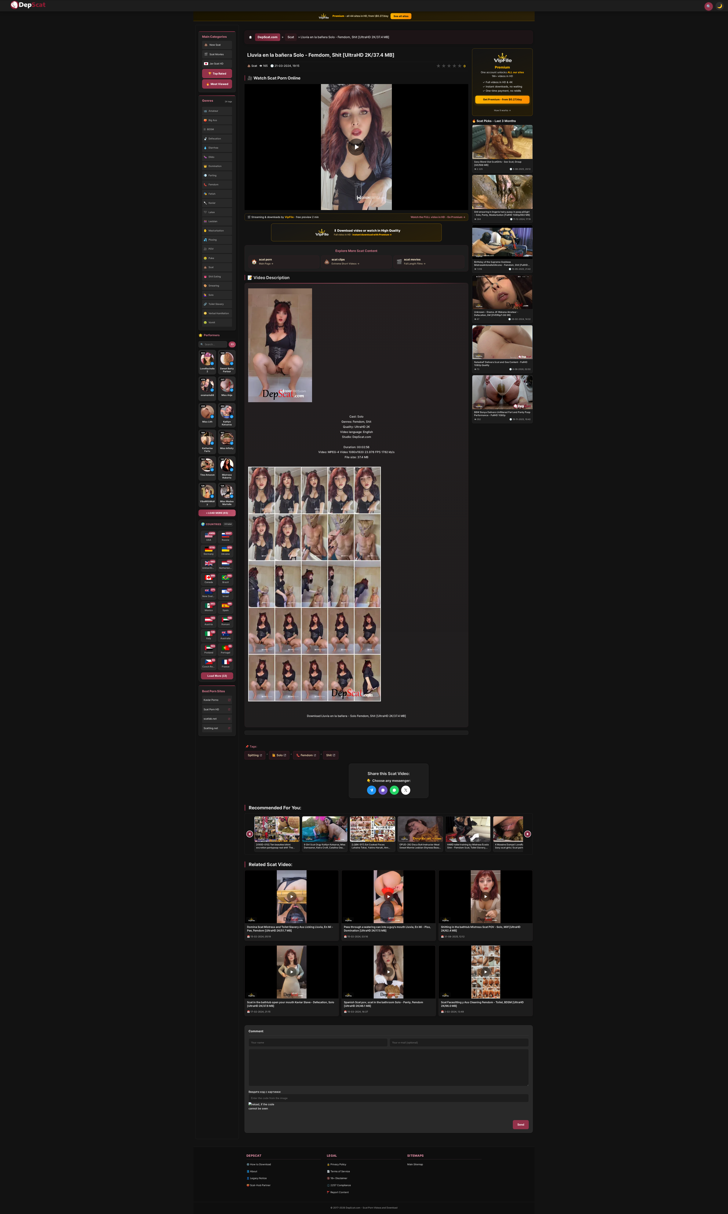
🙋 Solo (277, 755)
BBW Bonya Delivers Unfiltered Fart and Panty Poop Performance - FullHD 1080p (502, 413)
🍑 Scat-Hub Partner (258, 1185)
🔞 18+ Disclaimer (337, 1178)
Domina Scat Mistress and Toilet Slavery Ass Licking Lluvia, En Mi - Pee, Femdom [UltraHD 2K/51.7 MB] (290, 928)
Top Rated (217, 73)
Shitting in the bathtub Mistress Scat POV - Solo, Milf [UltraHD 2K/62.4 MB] (480, 928)
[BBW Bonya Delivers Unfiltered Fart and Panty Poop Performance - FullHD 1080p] (502, 392)
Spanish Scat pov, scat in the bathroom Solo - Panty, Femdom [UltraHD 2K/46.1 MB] (383, 1004)
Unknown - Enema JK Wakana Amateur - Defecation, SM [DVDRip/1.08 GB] (496, 313)
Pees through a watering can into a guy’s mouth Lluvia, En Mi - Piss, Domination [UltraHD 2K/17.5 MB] (387, 928)
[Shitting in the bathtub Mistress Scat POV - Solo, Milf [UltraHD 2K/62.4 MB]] (486, 896)
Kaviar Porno (211, 699)
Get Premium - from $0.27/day (502, 99)
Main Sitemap (415, 1164)
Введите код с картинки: (265, 1091)
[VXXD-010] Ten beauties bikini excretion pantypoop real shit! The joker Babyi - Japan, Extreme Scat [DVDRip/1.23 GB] (274, 849)
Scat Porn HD (211, 709)
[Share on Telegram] (371, 790)
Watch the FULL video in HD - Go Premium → (438, 216)
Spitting (253, 755)
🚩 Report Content (338, 1192)
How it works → (502, 110)
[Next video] (527, 834)
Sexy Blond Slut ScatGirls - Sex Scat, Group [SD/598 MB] (497, 163)
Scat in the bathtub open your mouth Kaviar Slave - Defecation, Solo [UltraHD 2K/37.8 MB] (290, 1004)
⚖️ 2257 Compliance (339, 1185)
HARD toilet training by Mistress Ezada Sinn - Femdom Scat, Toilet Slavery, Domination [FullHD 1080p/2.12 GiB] (468, 847)
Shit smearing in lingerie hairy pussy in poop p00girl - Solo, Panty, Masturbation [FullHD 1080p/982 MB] (502, 213)
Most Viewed (217, 84)
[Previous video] (249, 834)
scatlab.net (210, 718)
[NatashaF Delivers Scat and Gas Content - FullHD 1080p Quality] (502, 342)
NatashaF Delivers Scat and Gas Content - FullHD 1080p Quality (500, 363)
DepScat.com (268, 37)
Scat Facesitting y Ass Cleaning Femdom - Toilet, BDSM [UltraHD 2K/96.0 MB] (482, 1004)
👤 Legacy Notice (256, 1178)
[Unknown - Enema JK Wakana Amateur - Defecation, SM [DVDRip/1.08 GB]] (502, 292)
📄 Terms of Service (338, 1171)
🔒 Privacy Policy (336, 1164)
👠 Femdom (304, 755)
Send (520, 1124)
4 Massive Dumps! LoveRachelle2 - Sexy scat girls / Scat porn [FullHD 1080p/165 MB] (514, 847)
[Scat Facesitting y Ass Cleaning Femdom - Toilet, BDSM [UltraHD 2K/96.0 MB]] (486, 972)
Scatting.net (211, 728)
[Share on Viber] (383, 790)
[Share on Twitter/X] (405, 790)
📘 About (251, 1171)
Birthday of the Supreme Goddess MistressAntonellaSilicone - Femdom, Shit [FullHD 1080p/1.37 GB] (501, 263)
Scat (291, 37)
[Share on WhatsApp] (394, 790)
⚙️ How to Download (258, 1164)
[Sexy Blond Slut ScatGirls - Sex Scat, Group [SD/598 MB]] (502, 142)
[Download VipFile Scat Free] (28, 5)
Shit (329, 755)
